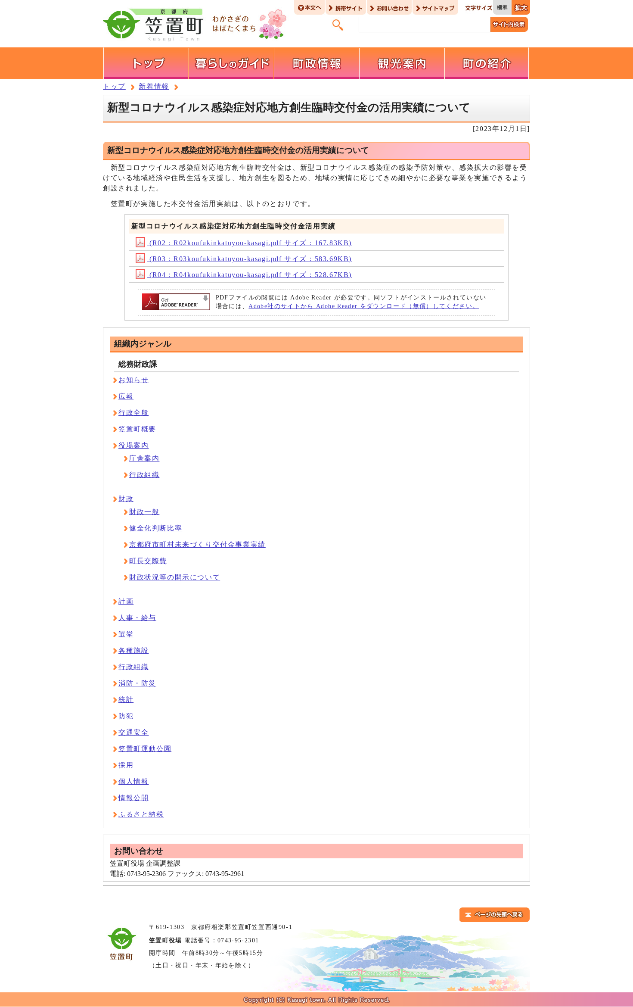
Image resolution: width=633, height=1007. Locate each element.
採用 (125, 765)
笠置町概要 (137, 429)
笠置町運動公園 (144, 748)
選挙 (125, 634)
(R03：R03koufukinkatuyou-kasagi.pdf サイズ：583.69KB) (249, 258)
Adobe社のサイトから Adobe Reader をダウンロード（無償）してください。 (363, 306)
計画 (125, 601)
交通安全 (133, 732)
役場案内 (133, 445)
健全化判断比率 (155, 528)
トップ (114, 86)
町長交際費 (148, 560)
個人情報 (133, 781)
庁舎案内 (144, 458)
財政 (125, 498)
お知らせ (133, 379)
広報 (125, 396)
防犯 (125, 716)
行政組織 (144, 474)
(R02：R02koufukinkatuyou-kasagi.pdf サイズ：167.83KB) (249, 242)
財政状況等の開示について (174, 577)
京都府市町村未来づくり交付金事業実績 (197, 544)
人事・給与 (137, 617)
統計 (125, 699)
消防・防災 (137, 683)
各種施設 (133, 650)
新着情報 (154, 86)
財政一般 (144, 511)
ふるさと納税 (141, 814)
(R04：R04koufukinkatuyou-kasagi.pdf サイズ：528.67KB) (249, 274)
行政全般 (133, 412)
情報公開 (133, 797)
